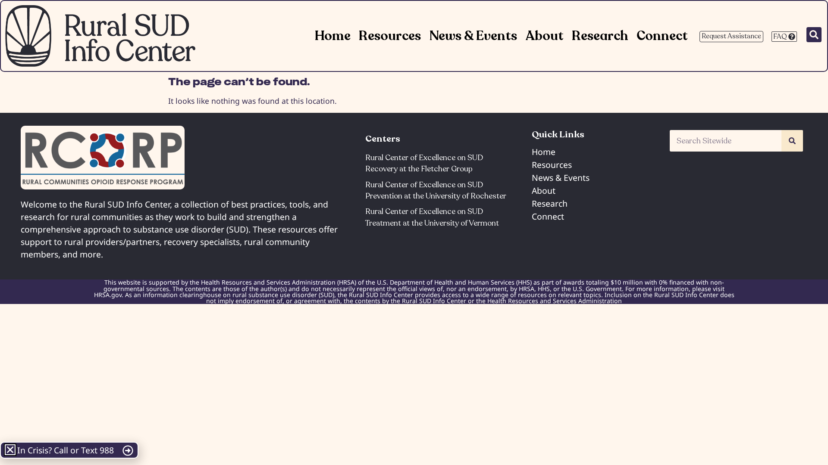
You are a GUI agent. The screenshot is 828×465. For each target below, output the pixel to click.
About (544, 36)
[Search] (792, 141)
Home (333, 36)
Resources (390, 36)
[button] (10, 449)
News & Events (473, 36)
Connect (662, 36)
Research (600, 36)
